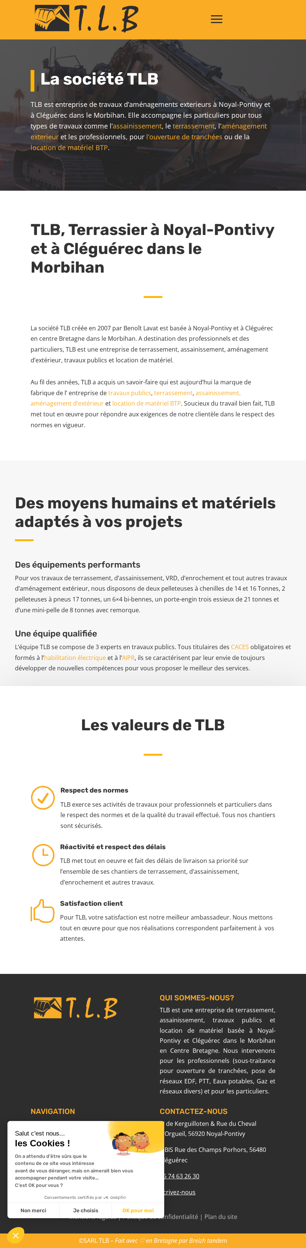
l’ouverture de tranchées (185, 136)
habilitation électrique (75, 658)
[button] (16, 1235)
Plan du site (220, 1217)
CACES (240, 647)
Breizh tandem (208, 1240)
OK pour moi (138, 1210)
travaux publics (129, 393)
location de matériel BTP (69, 147)
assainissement (137, 125)
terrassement (194, 125)
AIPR (128, 658)
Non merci (33, 1210)
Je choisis (85, 1210)
